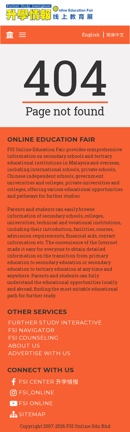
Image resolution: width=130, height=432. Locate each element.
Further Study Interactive (55, 322)
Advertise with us (39, 353)
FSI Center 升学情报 (49, 381)
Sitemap (32, 414)
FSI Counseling (33, 338)
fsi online (36, 403)
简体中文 (115, 35)
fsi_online (36, 392)
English (91, 35)
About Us (24, 345)
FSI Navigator (31, 330)
